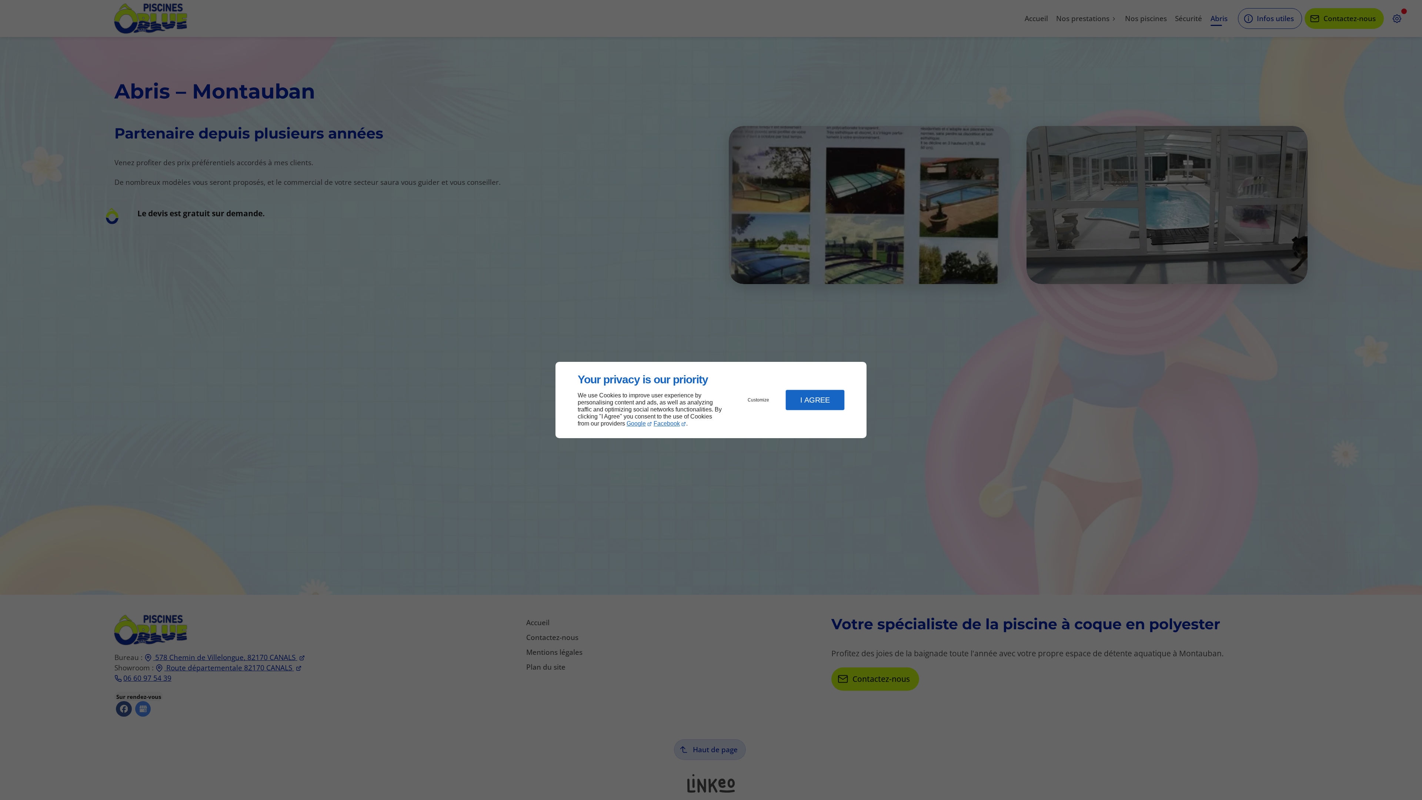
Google (636, 423)
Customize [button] (758, 400)
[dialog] (711, 400)
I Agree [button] (815, 400)
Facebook (667, 423)
